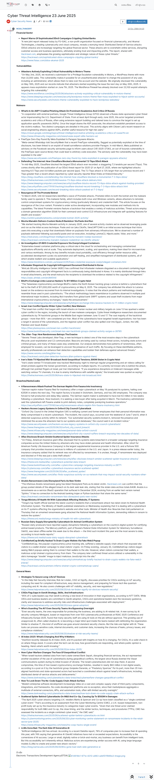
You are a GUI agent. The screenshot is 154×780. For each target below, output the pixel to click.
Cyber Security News (21, 21)
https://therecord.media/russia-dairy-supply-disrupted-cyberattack (54, 537)
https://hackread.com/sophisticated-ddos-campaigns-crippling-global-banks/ (59, 57)
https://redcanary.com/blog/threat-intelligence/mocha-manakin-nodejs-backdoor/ (61, 236)
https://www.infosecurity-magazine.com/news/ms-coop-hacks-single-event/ (59, 724)
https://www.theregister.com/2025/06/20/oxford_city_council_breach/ (55, 427)
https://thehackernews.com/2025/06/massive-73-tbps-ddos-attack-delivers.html (61, 180)
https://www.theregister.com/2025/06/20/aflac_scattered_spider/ (53, 471)
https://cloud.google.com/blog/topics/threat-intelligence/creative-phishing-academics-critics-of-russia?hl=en (75, 133)
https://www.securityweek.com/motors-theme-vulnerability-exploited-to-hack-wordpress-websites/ (70, 99)
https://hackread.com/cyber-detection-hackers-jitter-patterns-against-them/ (59, 356)
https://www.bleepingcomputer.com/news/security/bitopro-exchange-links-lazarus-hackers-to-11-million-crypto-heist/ (79, 303)
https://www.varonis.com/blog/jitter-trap (41, 353)
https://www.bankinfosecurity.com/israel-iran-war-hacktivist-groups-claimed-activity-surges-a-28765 (71, 331)
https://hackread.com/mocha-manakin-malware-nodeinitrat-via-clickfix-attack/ (60, 240)
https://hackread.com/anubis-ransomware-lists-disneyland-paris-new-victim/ (59, 496)
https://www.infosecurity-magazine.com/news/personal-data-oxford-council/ (59, 430)
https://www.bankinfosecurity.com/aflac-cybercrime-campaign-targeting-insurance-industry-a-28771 (71, 465)
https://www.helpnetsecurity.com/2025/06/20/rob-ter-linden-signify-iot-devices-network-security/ (69, 589)
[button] (47, 5)
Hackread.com (28, 54)
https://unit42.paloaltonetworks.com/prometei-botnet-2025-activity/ (54, 218)
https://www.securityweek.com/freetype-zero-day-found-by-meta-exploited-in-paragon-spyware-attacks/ (74, 158)
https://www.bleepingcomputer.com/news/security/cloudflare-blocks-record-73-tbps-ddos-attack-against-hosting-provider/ (82, 183)
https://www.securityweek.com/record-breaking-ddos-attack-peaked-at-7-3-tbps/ (62, 189)
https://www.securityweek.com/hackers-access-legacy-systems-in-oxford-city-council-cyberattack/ (71, 424)
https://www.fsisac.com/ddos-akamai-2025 (42, 60)
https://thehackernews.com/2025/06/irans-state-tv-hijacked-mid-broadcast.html (61, 375)
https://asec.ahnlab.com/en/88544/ (39, 277)
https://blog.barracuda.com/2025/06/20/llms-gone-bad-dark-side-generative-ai (60, 747)
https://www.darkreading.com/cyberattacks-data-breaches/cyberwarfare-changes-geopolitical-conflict (72, 677)
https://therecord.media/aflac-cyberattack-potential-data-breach (53, 462)
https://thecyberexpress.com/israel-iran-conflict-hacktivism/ (51, 328)
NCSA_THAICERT (24, 29)
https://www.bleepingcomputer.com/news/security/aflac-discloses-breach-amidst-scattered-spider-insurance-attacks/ (79, 458)
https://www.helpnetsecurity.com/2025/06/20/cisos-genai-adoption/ (55, 605)
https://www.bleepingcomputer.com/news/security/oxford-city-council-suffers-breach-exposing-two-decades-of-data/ (80, 433)
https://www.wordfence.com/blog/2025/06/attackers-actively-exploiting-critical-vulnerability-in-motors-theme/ (76, 93)
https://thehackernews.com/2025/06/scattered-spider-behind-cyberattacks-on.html (63, 715)
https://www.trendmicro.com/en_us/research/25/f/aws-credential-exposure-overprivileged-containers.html (73, 262)
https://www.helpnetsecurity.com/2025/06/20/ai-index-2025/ (51, 649)
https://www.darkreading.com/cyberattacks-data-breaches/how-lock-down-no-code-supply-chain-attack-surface (77, 693)
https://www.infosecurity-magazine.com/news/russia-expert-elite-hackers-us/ (59, 136)
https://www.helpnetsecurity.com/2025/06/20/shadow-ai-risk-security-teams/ (59, 633)
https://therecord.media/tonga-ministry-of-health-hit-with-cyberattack (56, 518)
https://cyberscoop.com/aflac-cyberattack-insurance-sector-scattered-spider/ (60, 468)
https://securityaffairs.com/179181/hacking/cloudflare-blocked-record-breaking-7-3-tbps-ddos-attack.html (74, 186)
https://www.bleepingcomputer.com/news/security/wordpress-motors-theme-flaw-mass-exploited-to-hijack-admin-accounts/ (83, 96)
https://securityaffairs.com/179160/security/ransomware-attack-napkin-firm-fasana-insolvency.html (70, 405)
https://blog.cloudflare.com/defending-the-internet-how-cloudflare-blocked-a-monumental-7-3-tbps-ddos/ (74, 177)
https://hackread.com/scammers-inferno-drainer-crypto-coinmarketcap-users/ (60, 565)
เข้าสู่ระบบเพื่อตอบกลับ (137, 22)
